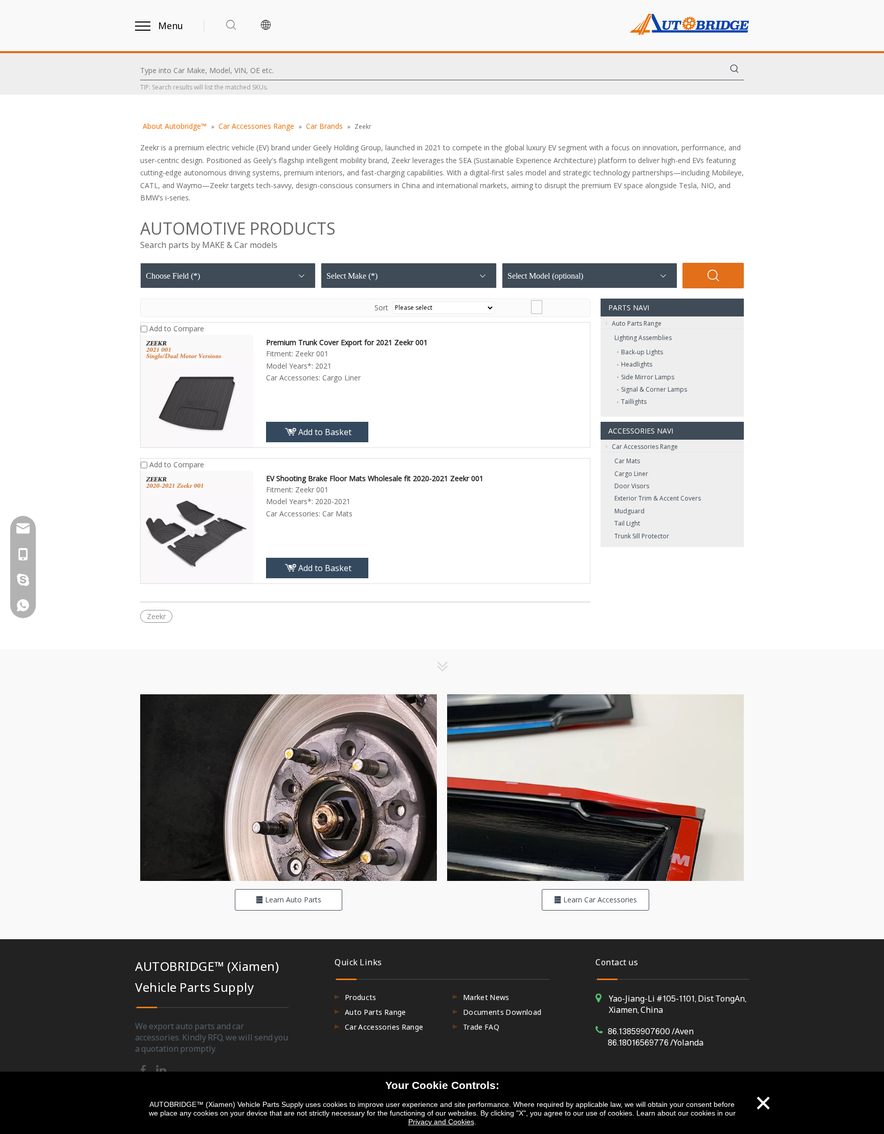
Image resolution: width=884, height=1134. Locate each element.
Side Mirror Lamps (647, 377)
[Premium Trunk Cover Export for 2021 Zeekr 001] (197, 390)
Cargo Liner (631, 473)
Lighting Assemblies (643, 337)
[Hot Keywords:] (734, 70)
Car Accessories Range (644, 446)
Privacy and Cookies (441, 1122)
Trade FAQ (481, 1027)
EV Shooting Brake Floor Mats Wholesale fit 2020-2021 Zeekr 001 (374, 478)
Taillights (634, 401)
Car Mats (627, 461)
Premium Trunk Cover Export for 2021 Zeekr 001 (347, 342)
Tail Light (627, 523)
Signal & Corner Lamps (654, 389)
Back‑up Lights (642, 352)
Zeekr (156, 616)
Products (361, 997)
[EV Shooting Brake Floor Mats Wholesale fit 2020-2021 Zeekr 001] (197, 526)
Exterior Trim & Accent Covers (657, 498)
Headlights (636, 364)
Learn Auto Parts (292, 899)
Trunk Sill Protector (641, 536)
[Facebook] (144, 1069)
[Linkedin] (161, 1069)
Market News (486, 997)
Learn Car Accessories (599, 899)
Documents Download (502, 1012)
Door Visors (631, 486)
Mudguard (629, 511)
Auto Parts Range (635, 323)
